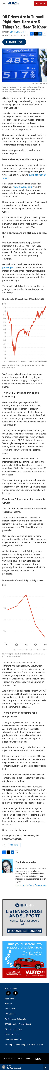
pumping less (8, 267)
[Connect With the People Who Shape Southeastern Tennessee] (24, 917)
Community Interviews (13, 1039)
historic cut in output (22, 187)
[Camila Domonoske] (7, 866)
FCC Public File (10, 1014)
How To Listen (10, 1009)
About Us (8, 1004)
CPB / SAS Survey (11, 1034)
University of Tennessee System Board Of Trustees (24, 1045)
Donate (41, 4)
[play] (3, 1067)
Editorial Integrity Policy (13, 1029)
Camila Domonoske (17, 32)
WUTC (12, 999)
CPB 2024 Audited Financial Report (18, 1024)
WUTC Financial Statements (15, 1019)
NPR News (14, 845)
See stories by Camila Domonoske (30, 885)
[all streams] (46, 1067)
